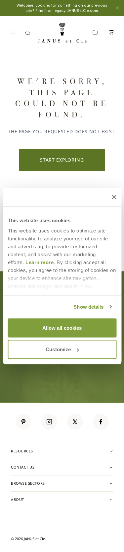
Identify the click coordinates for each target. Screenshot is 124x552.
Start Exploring (62, 160)
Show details (88, 307)
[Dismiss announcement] (117, 8)
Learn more (39, 262)
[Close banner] (114, 197)
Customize (58, 349)
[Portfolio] (95, 33)
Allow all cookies (62, 327)
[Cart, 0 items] (111, 33)
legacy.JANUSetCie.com (76, 10)
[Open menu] (13, 33)
